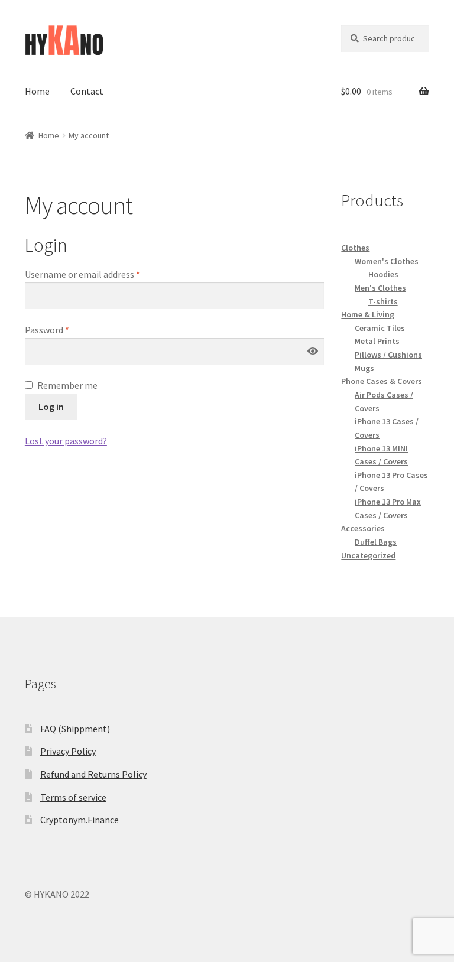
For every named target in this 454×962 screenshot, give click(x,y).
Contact (86, 91)
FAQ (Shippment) (75, 728)
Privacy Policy (68, 751)
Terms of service (73, 797)
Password (47, 330)
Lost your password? (66, 441)
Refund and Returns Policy (93, 774)
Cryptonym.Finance (79, 820)
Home (37, 91)
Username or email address (82, 274)
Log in (51, 406)
